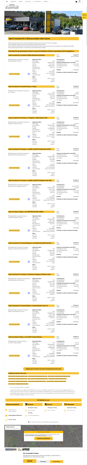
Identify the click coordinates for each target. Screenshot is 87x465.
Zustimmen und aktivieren (43, 438)
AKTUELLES (28, 1)
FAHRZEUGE (13, 1)
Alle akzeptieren (56, 461)
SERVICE (21, 1)
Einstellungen (43, 461)
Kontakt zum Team (84, 15)
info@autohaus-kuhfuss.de (15, 415)
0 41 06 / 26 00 (12, 419)
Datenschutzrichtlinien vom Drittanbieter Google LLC (36, 435)
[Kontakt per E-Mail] (76, 1)
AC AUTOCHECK (37, 1)
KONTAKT (46, 1)
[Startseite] (79, 1)
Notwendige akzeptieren (29, 461)
